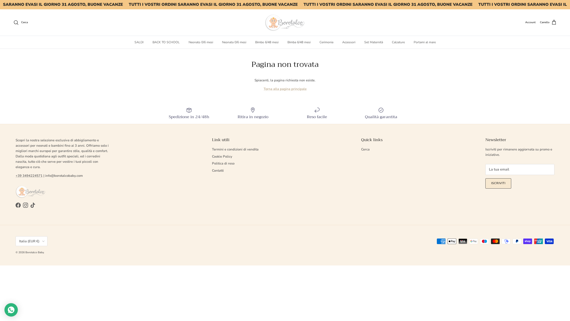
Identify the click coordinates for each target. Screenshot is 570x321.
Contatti (218, 170)
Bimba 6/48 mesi (299, 42)
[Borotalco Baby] (285, 22)
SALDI (139, 42)
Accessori (348, 42)
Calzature (398, 42)
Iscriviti (498, 183)
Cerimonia (326, 42)
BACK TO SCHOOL (166, 42)
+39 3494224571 (29, 175)
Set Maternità (373, 42)
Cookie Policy (222, 156)
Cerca (365, 149)
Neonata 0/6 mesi (234, 42)
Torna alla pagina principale (285, 89)
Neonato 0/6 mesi (201, 42)
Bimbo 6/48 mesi (267, 42)
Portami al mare (425, 42)
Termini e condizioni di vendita (235, 149)
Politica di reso (223, 163)
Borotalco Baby (34, 252)
